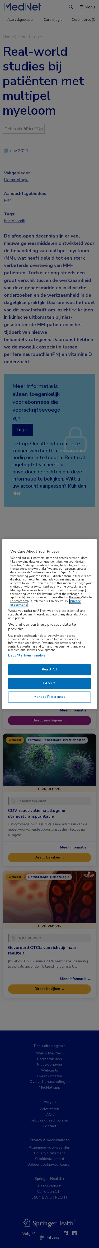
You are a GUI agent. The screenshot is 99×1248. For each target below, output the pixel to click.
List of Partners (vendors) (27, 655)
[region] (49, 624)
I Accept (49, 683)
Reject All (49, 669)
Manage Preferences (49, 697)
